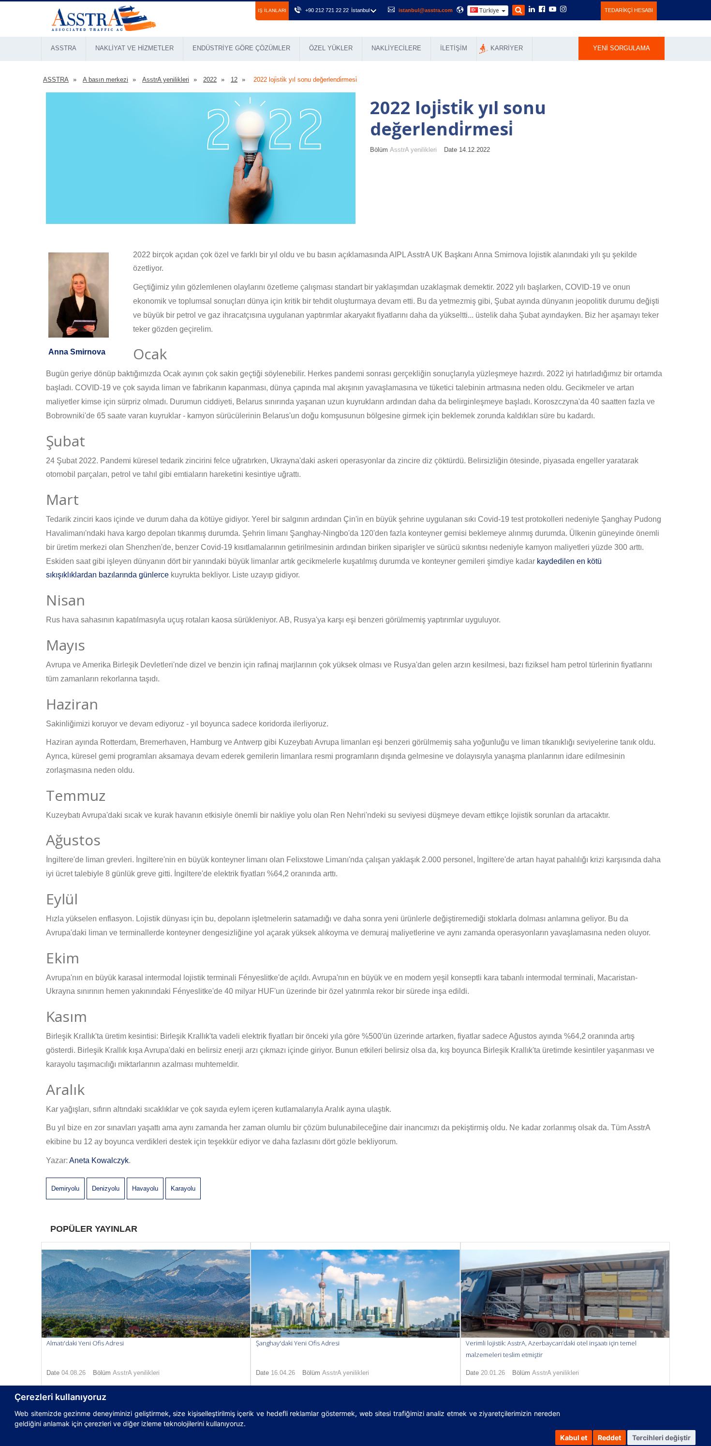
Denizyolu (105, 1188)
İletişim (453, 48)
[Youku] (587, 9)
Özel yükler (331, 48)
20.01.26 (493, 1372)
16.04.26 (283, 1372)
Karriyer (506, 48)
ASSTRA (63, 48)
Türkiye (489, 10)
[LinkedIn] (532, 10)
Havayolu (145, 1188)
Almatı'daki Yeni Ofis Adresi (85, 1343)
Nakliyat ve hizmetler (134, 48)
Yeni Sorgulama (621, 48)
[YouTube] (552, 10)
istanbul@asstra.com (426, 10)
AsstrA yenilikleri (413, 149)
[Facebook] (542, 10)
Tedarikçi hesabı (629, 10)
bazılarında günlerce (134, 575)
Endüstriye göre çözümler (241, 48)
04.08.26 (73, 1372)
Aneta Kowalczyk (99, 1160)
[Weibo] (574, 9)
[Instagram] (563, 10)
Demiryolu (65, 1188)
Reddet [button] (609, 1437)
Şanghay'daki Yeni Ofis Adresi (298, 1343)
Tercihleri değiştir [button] (661, 1437)
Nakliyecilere (396, 48)
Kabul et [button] (573, 1437)
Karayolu (183, 1188)
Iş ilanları (272, 10)
